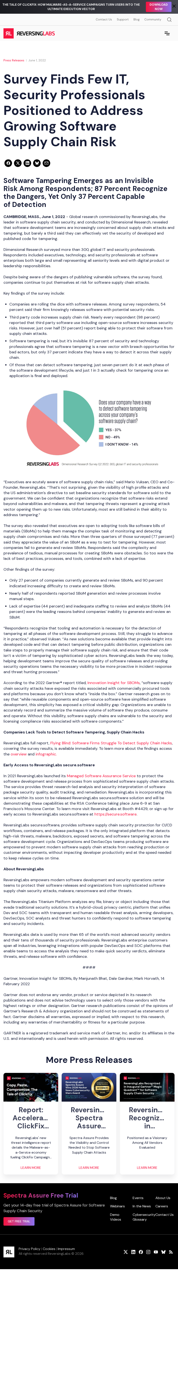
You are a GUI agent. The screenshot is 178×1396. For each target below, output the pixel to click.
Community (152, 19)
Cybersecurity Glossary (144, 1217)
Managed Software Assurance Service (102, 776)
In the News (142, 1206)
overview (19, 754)
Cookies (49, 1249)
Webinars (117, 1206)
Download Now (159, 7)
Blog (137, 19)
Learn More (31, 1167)
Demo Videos (115, 1217)
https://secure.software (115, 814)
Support (123, 19)
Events (138, 1198)
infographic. (47, 754)
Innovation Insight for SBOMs (113, 682)
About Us (162, 1198)
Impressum (66, 1249)
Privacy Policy (29, 1249)
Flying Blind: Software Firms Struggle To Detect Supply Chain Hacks (111, 743)
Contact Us (104, 19)
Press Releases (13, 60)
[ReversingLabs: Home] (28, 33)
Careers (161, 1206)
